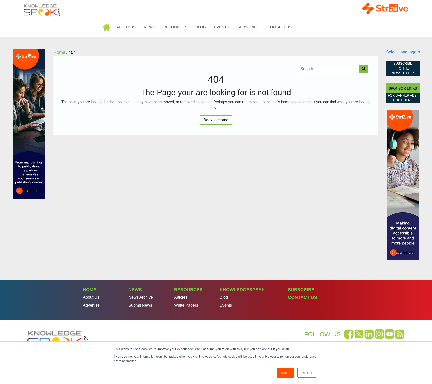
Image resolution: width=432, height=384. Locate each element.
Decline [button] (307, 372)
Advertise (91, 305)
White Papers (186, 305)
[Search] (363, 69)
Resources (176, 27)
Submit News (140, 305)
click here (403, 100)
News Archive (140, 297)
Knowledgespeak (242, 289)
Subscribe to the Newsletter (403, 68)
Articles (181, 297)
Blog (201, 27)
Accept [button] (285, 372)
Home (107, 27)
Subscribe (248, 27)
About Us (126, 27)
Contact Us (280, 27)
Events (221, 27)
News (149, 27)
